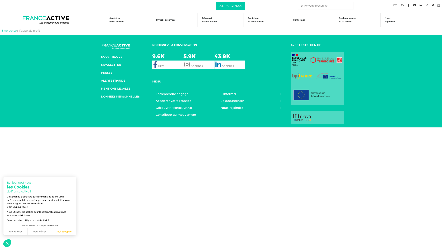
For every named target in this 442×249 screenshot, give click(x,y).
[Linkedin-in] (420, 5)
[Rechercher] (358, 6)
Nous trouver (112, 56)
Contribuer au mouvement (256, 20)
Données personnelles (120, 96)
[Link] (438, 5)
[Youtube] (394, 5)
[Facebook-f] (402, 5)
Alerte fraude (113, 80)
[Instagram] (426, 5)
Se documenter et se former (347, 20)
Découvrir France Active (209, 20)
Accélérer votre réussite (116, 20)
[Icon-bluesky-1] (432, 5)
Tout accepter (64, 231)
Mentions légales (115, 88)
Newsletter (111, 64)
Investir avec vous (165, 20)
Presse (106, 72)
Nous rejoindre (390, 20)
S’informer (299, 20)
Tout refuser (15, 231)
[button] (7, 243)
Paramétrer (39, 231)
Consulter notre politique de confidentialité (28, 220)
